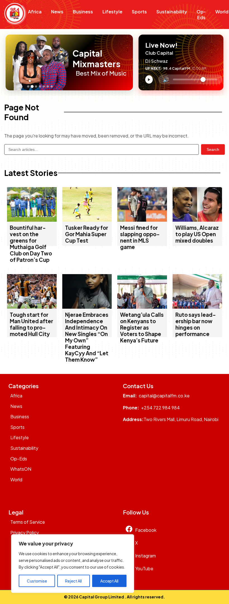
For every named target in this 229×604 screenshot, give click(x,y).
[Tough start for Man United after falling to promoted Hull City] (32, 307)
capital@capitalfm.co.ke (164, 395)
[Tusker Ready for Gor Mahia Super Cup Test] (87, 220)
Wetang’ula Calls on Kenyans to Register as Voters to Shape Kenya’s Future (142, 327)
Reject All (73, 580)
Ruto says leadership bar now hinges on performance (195, 324)
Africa (35, 12)
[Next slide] (70, 62)
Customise (37, 580)
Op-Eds (201, 14)
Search (213, 149)
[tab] (28, 86)
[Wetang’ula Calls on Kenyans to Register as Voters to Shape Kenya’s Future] (142, 307)
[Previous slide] (11, 62)
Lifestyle (112, 12)
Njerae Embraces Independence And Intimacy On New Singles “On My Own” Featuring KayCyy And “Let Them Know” (86, 337)
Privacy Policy (24, 532)
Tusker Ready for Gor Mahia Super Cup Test (86, 234)
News (57, 12)
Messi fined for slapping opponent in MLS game (140, 237)
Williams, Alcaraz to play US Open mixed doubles (197, 234)
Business (83, 12)
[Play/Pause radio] (149, 79)
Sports (139, 12)
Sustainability (171, 12)
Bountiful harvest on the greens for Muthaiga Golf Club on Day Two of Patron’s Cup (31, 243)
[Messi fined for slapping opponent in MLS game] (142, 220)
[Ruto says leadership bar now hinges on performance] (197, 307)
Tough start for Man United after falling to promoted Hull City (31, 324)
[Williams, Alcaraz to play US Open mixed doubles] (197, 220)
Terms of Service (27, 522)
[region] (72, 563)
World (16, 479)
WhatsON (20, 469)
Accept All (109, 580)
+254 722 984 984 (160, 407)
